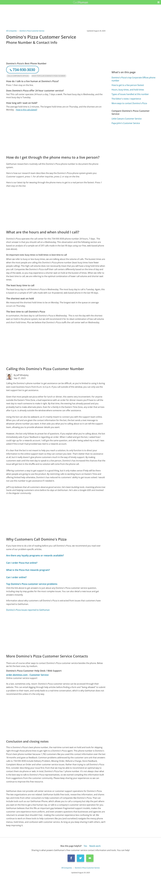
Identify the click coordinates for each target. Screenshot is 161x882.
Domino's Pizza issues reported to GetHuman (28, 610)
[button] (158, 2)
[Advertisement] (56, 133)
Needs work (94, 846)
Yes (85, 846)
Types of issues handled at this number (130, 94)
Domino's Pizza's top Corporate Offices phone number (133, 79)
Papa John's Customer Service (126, 123)
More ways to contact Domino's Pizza (129, 103)
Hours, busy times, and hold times (128, 89)
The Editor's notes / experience (126, 98)
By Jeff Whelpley (21, 375)
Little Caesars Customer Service (127, 118)
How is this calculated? (26, 109)
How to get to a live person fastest (128, 85)
